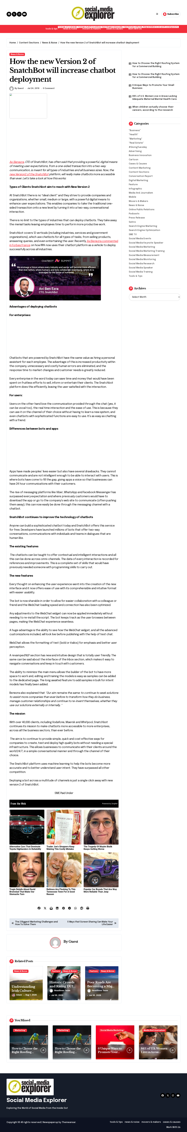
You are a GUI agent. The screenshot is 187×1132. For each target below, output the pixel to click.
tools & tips (52, 28)
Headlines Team (62, 991)
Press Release (137, 218)
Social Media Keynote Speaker (146, 243)
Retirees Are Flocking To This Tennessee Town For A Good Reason (61, 891)
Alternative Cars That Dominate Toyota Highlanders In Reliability (25, 847)
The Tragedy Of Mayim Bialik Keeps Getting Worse (98, 847)
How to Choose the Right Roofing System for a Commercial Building (156, 64)
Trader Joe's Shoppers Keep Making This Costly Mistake (60, 847)
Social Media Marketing (142, 247)
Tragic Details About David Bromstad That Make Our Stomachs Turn (22, 891)
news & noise (71, 28)
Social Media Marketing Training (147, 251)
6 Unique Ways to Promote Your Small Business (153, 86)
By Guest (19, 88)
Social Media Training (141, 272)
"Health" (133, 134)
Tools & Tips (135, 276)
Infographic (135, 189)
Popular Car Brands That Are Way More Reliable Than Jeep (100, 890)
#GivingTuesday (138, 147)
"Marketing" (135, 139)
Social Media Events (140, 238)
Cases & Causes (138, 164)
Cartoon (133, 159)
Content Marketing (139, 168)
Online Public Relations (142, 209)
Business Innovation (140, 155)
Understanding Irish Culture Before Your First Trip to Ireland (25, 992)
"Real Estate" (136, 143)
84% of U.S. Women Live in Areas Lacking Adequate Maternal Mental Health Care (154, 97)
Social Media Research (141, 264)
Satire (132, 222)
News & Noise (17, 54)
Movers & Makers (138, 201)
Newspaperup (50, 1122)
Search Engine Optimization (144, 230)
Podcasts (134, 214)
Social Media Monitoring (142, 259)
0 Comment (49, 88)
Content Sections (139, 172)
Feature (56, 971)
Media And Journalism (141, 193)
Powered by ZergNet (109, 804)
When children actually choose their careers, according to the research (153, 108)
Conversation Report (141, 176)
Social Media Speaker (141, 268)
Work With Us (135, 29)
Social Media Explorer (37, 1100)
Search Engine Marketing (143, 226)
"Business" (135, 130)
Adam (19, 995)
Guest (73, 942)
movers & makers (92, 28)
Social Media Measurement (144, 255)
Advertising (135, 151)
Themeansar (69, 1122)
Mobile (132, 197)
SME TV (133, 234)
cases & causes (116, 28)
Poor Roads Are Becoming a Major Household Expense (101, 988)
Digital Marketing (138, 180)
